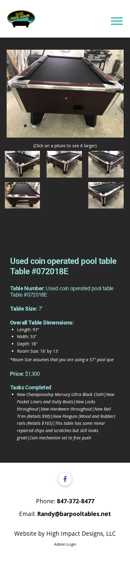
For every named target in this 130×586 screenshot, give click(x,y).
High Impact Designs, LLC (81, 533)
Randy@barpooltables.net (74, 514)
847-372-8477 (75, 501)
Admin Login (65, 544)
